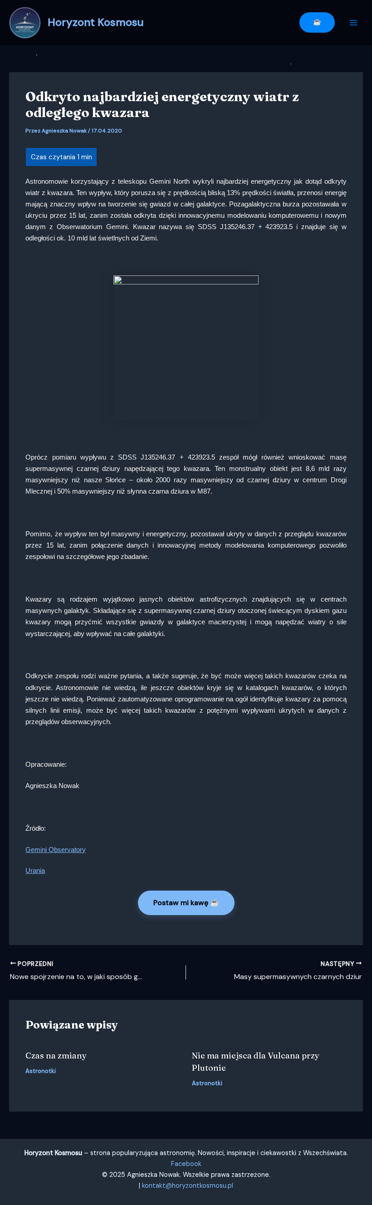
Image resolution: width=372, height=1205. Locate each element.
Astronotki (40, 1071)
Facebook (186, 1164)
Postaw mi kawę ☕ (186, 902)
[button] (317, 22)
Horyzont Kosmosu (96, 22)
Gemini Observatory (55, 849)
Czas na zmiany (56, 1055)
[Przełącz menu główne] (353, 22)
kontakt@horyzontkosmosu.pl (187, 1185)
